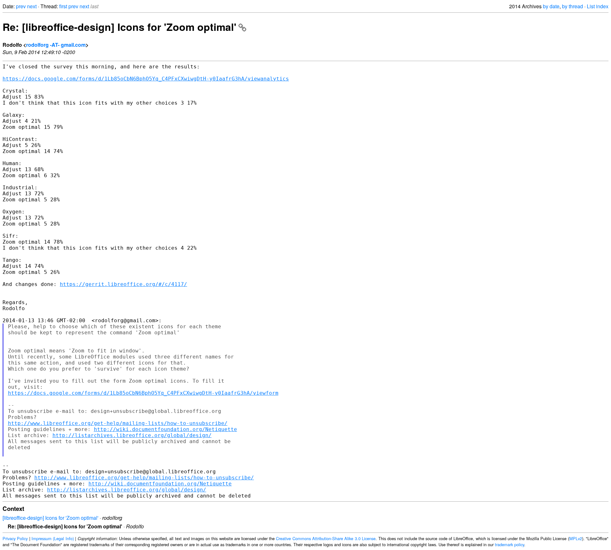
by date (551, 6)
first (63, 6)
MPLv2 (575, 538)
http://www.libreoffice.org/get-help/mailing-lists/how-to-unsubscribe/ (118, 423)
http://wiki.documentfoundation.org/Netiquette (165, 429)
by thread (572, 6)
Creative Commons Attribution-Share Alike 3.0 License (326, 538)
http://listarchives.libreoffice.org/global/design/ (132, 435)
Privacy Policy (15, 538)
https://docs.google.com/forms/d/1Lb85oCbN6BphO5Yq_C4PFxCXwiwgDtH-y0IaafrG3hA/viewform (143, 393)
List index (597, 6)
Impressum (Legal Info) (53, 538)
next (32, 6)
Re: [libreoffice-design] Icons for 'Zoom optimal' (119, 26)
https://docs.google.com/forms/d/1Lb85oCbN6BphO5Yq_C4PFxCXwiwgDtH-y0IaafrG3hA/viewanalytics (146, 79)
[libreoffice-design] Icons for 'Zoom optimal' (50, 517)
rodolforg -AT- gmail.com (56, 44)
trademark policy (509, 544)
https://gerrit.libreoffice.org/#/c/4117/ (123, 284)
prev (21, 6)
